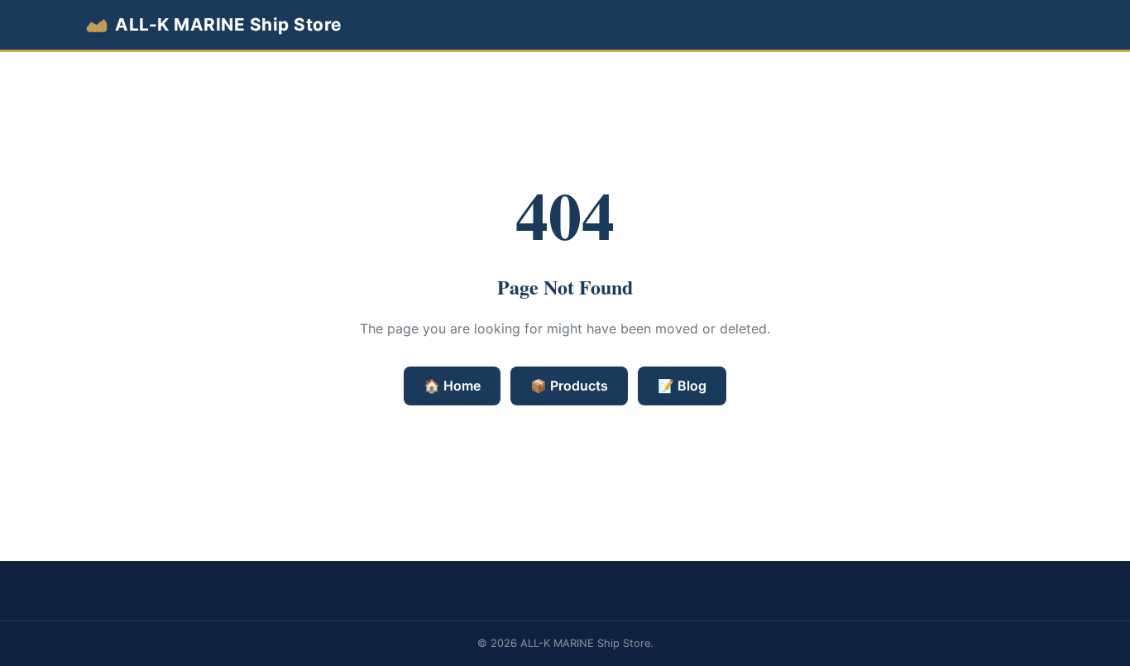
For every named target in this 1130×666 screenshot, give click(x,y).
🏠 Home (452, 385)
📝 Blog (682, 385)
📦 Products (569, 385)
